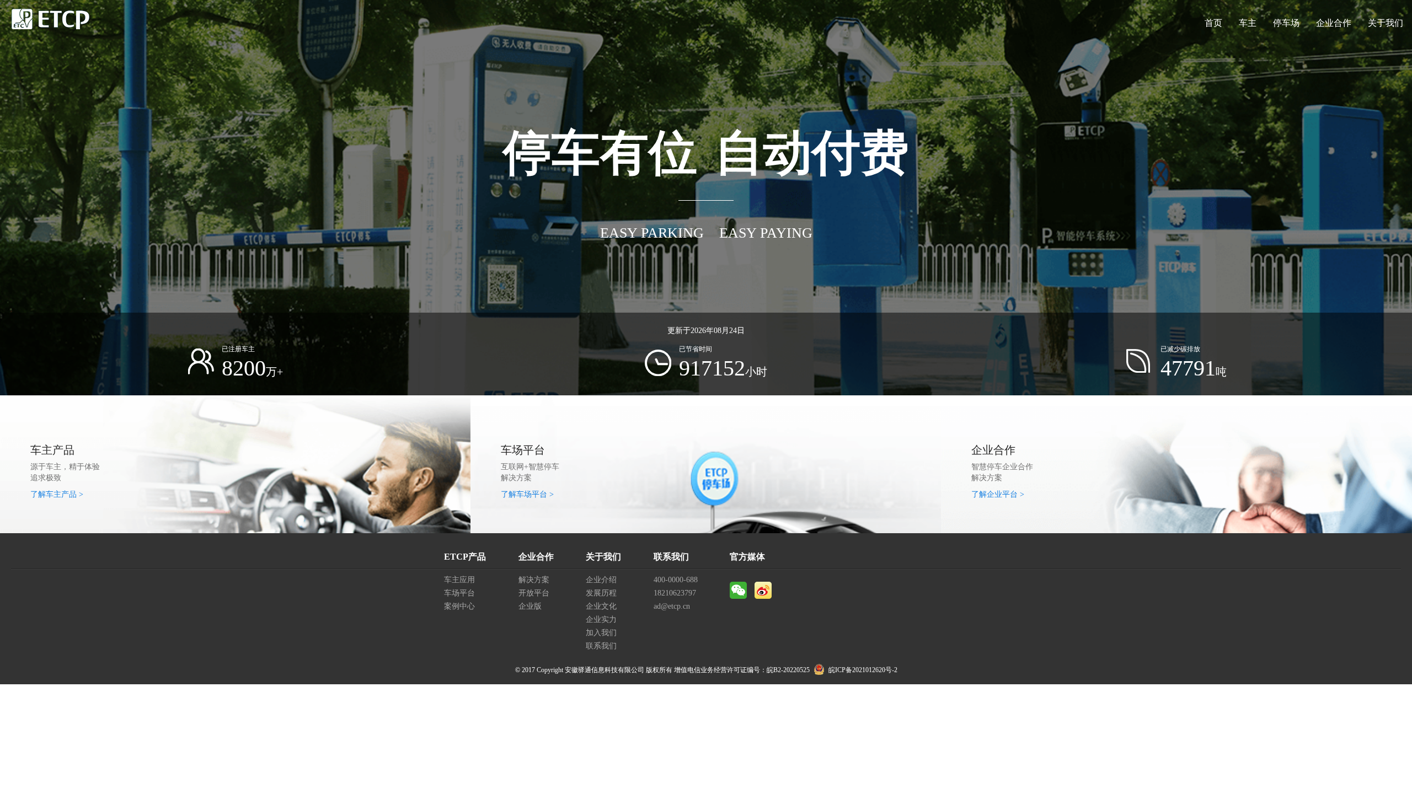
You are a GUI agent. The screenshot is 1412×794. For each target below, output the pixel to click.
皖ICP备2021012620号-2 (862, 670)
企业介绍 (601, 580)
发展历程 (601, 593)
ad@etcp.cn (672, 606)
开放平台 (533, 593)
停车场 (1286, 23)
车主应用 (459, 580)
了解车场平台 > (527, 494)
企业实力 (601, 619)
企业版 (530, 606)
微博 (763, 590)
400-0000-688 (676, 580)
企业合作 (1333, 23)
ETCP (51, 23)
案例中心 (459, 606)
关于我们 (1385, 23)
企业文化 (601, 606)
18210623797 (675, 593)
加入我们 (601, 633)
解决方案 (533, 580)
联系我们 (601, 646)
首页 (1213, 23)
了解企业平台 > (997, 494)
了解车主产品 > (56, 494)
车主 (1247, 23)
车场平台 (459, 593)
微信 (738, 590)
